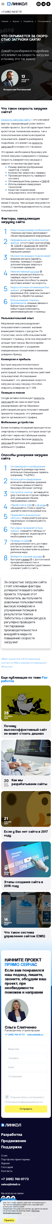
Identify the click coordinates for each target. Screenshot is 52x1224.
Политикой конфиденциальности (24, 1101)
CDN (26, 540)
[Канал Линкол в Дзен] (48, 4)
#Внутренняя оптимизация (29, 662)
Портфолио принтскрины (15, 1159)
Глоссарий (7, 1167)
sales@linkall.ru (35, 1034)
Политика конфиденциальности (21, 1212)
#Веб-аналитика (10, 659)
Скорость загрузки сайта (15, 119)
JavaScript (30, 245)
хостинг (34, 271)
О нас (4, 1155)
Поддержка (11, 1147)
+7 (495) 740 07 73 (11, 11)
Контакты (6, 1171)
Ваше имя (13, 1049)
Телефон (13, 1058)
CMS (44, 181)
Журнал (5, 1163)
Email (11, 1067)
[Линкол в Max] (38, 4)
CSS (16, 245)
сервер (25, 559)
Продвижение (13, 1140)
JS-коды (41, 505)
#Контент (7, 666)
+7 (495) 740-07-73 (15, 1034)
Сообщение (15, 1076)
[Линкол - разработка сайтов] (20, 4)
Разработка (11, 1134)
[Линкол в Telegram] (43, 4)
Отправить (26, 1108)
